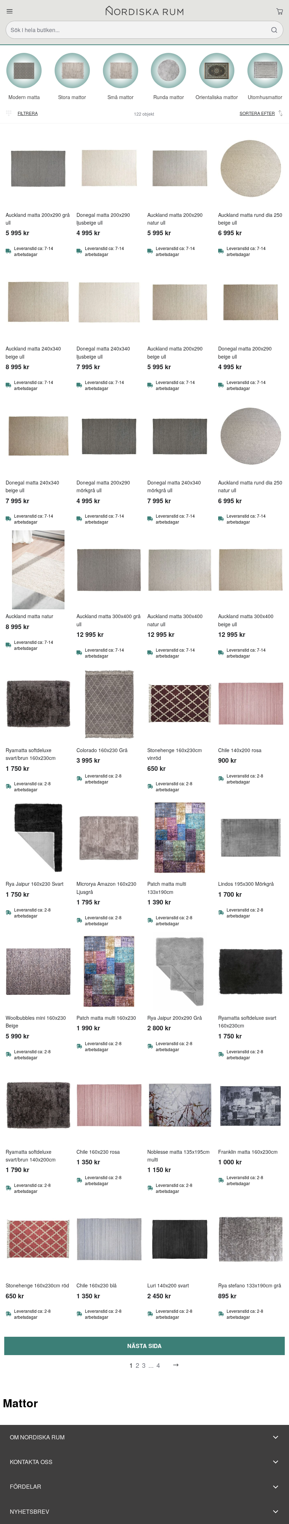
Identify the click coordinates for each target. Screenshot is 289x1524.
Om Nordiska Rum (37, 1437)
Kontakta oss (31, 1462)
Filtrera (28, 113)
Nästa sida (144, 1346)
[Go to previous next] (176, 1365)
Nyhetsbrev (29, 1511)
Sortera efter (257, 113)
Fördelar (25, 1486)
